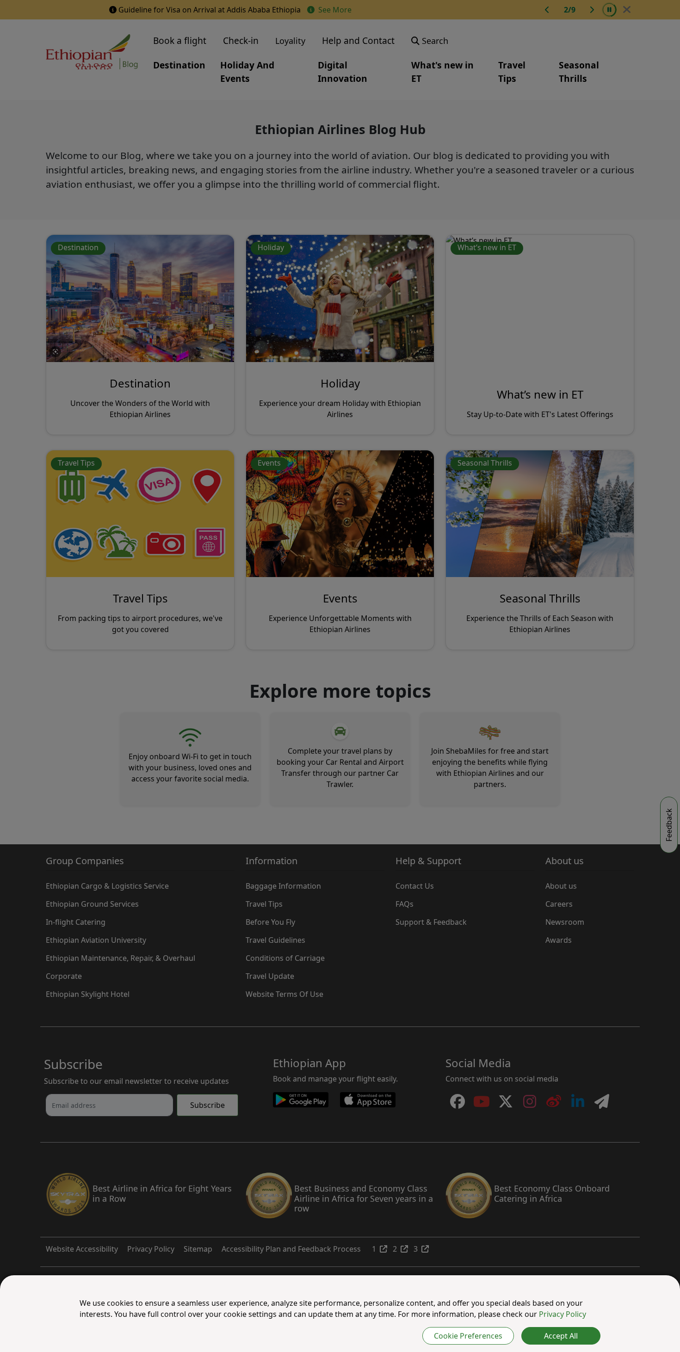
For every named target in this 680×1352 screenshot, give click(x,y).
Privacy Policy (562, 1314)
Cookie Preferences (468, 1336)
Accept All (561, 1336)
